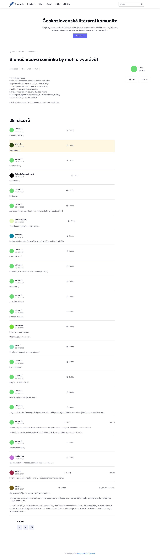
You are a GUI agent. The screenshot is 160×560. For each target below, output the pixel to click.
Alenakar (19, 234)
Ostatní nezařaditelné (27, 52)
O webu (30, 4)
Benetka (18, 144)
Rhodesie (19, 325)
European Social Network (86, 553)
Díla (40, 4)
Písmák (19, 4)
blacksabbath (21, 219)
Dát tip (71, 130)
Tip (133, 79)
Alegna (18, 471)
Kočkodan (19, 456)
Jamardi (141, 70)
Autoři (49, 4)
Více (143, 79)
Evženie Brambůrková (24, 174)
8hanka (18, 486)
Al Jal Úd (18, 345)
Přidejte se (80, 36)
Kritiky (57, 4)
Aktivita (66, 4)
